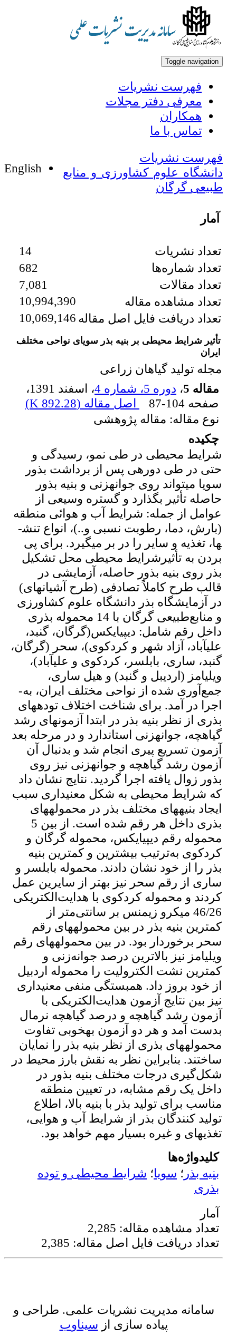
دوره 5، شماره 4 (135, 388)
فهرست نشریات (160, 86)
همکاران (181, 116)
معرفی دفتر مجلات (154, 101)
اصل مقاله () (82, 403)
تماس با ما (176, 131)
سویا (165, 1173)
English (23, 168)
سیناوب (79, 1324)
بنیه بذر (201, 1173)
